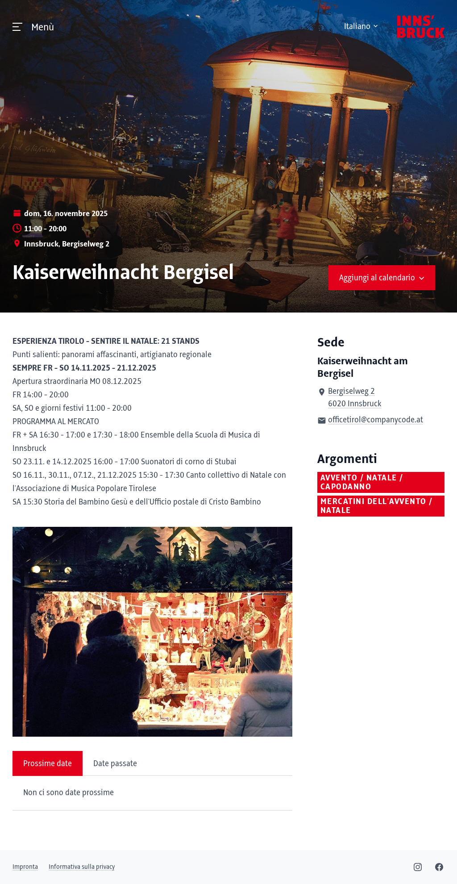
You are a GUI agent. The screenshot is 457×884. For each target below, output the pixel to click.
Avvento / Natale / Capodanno (361, 483)
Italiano (357, 26)
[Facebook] (439, 867)
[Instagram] (417, 867)
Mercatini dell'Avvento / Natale (376, 506)
